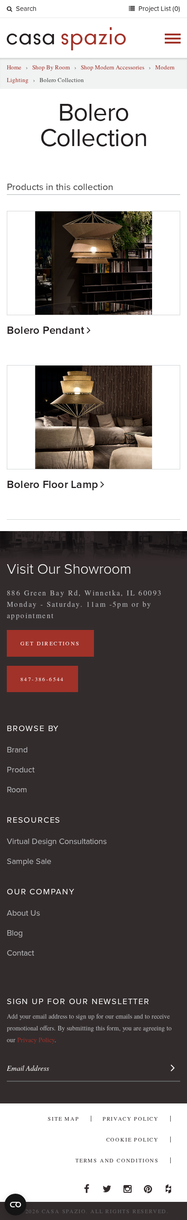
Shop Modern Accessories (112, 67)
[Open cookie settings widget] (15, 1204)
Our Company (41, 892)
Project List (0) (158, 9)
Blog (15, 933)
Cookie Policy (132, 1139)
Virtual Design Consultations (57, 841)
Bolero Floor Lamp (52, 484)
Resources (34, 820)
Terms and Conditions (117, 1160)
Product (20, 770)
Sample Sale (29, 861)
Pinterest (148, 1186)
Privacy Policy (35, 1039)
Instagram (127, 1186)
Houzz (168, 1186)
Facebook (87, 1186)
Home (14, 67)
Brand (17, 750)
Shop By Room (51, 67)
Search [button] (26, 9)
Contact (20, 953)
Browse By (33, 728)
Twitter (107, 1186)
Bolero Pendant (45, 330)
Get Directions (50, 643)
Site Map (63, 1118)
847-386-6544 (42, 679)
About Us (23, 913)
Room (17, 790)
